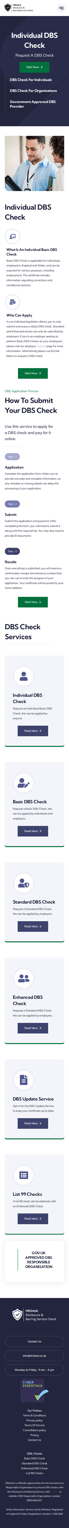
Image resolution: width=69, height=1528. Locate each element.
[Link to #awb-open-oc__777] (61, 8)
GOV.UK (54, 1491)
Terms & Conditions (34, 1415)
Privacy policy (34, 1420)
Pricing (34, 1435)
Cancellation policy (34, 1430)
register (41, 346)
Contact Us (34, 1440)
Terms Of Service (34, 1425)
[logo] (18, 4)
